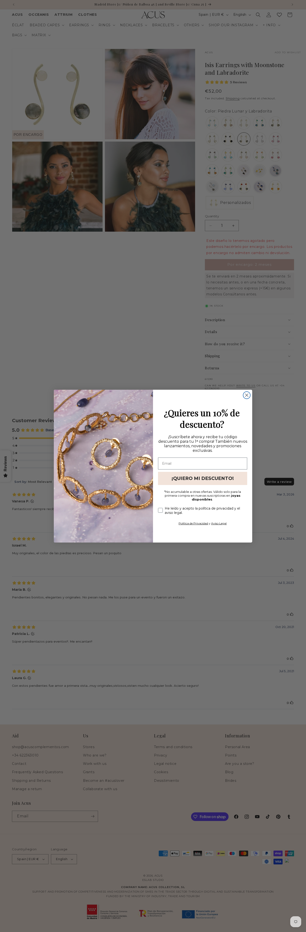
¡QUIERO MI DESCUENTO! (203, 478)
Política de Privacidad (193, 523)
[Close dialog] (246, 395)
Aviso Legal (219, 523)
